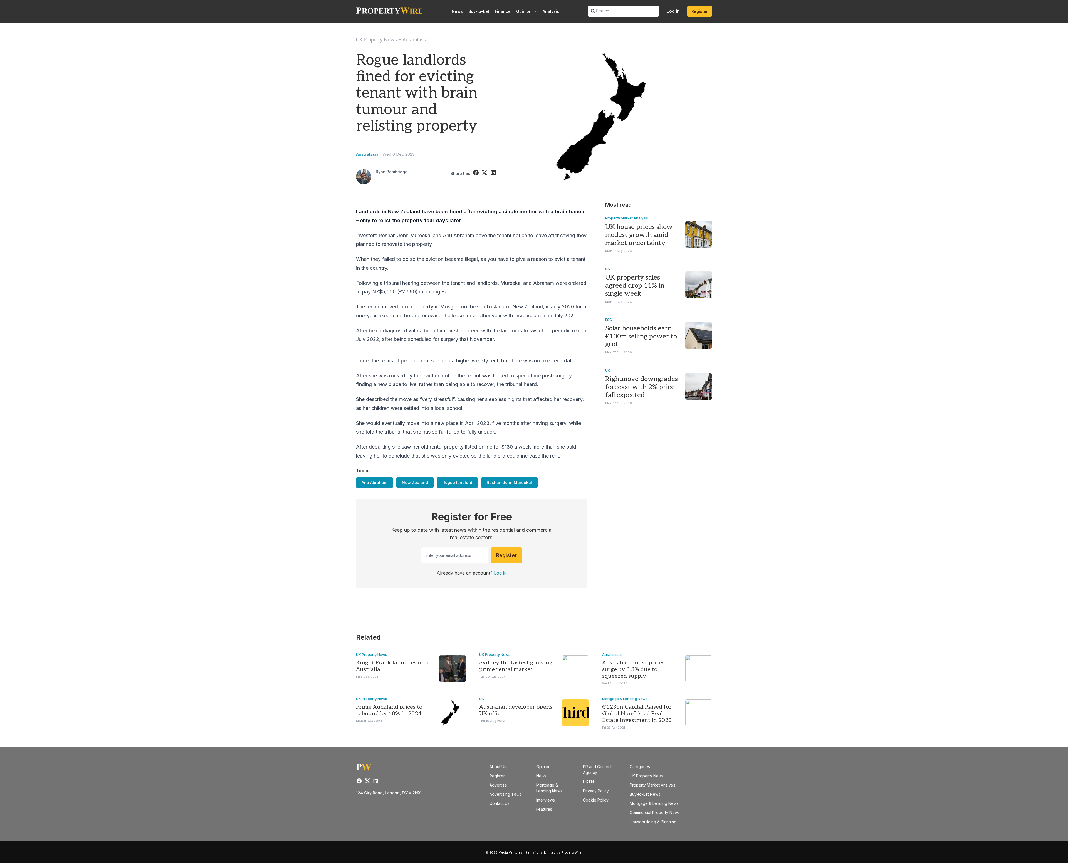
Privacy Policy (596, 790)
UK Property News (376, 40)
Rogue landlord (457, 482)
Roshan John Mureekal (509, 482)
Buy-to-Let (478, 11)
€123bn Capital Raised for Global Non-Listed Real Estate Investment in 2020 (637, 714)
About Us (498, 766)
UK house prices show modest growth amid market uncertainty (639, 235)
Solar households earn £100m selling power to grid (641, 336)
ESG (608, 319)
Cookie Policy (596, 800)
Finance (503, 11)
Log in (673, 11)
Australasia (414, 40)
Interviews (545, 800)
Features (544, 809)
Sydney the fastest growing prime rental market (515, 666)
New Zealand (415, 482)
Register (699, 11)
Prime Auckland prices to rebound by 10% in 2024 (389, 710)
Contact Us (500, 803)
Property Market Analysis (626, 218)
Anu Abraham (374, 482)
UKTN (588, 781)
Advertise (498, 785)
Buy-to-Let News (645, 794)
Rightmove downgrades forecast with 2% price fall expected (641, 387)
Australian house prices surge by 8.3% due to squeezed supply (633, 669)
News (457, 11)
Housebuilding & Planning (653, 821)
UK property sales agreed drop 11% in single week (634, 285)
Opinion (523, 11)
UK (607, 268)
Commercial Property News (655, 812)
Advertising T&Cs (505, 794)
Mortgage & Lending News (624, 698)
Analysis (551, 11)
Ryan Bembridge (391, 171)
